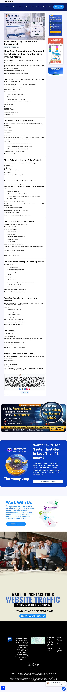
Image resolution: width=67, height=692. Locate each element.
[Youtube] (29, 389)
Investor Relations (59, 650)
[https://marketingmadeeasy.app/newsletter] (55, 72)
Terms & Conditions (33, 667)
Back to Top (25, 392)
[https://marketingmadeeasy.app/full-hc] (55, 51)
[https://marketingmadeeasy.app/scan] (33, 416)
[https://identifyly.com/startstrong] (55, 24)
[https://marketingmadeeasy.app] (22, 638)
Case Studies (7, 46)
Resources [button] (46, 6)
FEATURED (13, 46)
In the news (58, 646)
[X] (22, 389)
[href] (38, 640)
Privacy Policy (33, 669)
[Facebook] (20, 389)
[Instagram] (27, 389)
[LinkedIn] (25, 389)
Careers (59, 644)
